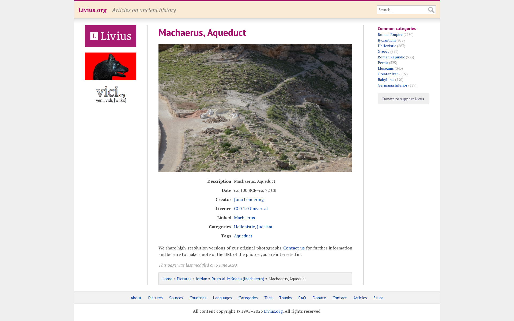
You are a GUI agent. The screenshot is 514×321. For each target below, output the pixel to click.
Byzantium (387, 40)
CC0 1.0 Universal (251, 208)
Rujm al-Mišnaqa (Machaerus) (237, 278)
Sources (176, 297)
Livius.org (92, 10)
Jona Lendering (249, 199)
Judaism (264, 227)
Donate (319, 297)
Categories (248, 297)
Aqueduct (243, 236)
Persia (383, 62)
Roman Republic (391, 56)
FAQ (302, 297)
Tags (268, 297)
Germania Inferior (392, 85)
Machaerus (244, 218)
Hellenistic (244, 227)
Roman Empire (390, 34)
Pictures (184, 278)
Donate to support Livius (403, 98)
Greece (384, 51)
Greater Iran (388, 73)
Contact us (294, 248)
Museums (386, 68)
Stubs (378, 297)
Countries (198, 297)
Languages (222, 297)
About (136, 297)
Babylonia (386, 79)
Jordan (201, 278)
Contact (339, 297)
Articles (360, 297)
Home (166, 278)
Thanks (285, 297)
